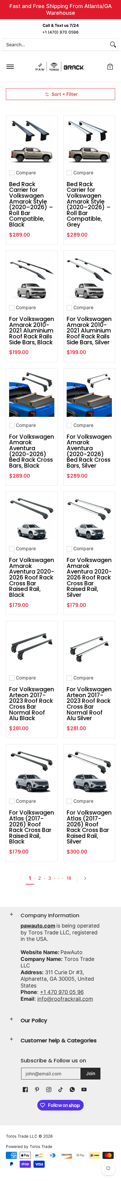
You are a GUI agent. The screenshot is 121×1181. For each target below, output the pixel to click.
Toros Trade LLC (21, 1136)
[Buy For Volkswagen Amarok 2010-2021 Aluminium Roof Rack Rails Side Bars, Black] (31, 276)
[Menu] (10, 66)
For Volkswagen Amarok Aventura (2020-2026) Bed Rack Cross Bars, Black (31, 451)
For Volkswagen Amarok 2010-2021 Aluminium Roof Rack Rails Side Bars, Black (31, 330)
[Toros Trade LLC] (60, 66)
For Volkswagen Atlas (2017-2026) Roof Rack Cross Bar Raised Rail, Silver (89, 827)
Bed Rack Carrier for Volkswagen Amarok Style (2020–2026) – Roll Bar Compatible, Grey (89, 204)
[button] (110, 66)
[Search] (113, 44)
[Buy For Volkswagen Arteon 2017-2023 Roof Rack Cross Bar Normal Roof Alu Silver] (89, 646)
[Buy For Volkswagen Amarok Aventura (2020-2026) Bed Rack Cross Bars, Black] (31, 394)
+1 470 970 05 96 (62, 992)
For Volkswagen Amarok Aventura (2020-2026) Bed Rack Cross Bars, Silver (89, 451)
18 (68, 878)
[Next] (87, 878)
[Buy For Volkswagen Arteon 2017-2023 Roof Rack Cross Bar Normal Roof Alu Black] (31, 646)
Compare (26, 173)
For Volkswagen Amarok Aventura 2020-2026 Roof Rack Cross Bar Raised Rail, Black (31, 577)
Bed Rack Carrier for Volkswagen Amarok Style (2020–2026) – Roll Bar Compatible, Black (31, 204)
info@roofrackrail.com (65, 999)
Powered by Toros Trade (29, 1146)
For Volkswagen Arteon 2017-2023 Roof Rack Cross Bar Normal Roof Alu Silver (89, 703)
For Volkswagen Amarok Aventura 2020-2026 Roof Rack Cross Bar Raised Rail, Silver (89, 577)
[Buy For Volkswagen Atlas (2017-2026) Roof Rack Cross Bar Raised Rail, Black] (31, 770)
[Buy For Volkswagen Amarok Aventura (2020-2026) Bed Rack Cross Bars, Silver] (89, 394)
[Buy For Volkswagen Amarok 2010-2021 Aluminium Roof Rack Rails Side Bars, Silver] (89, 276)
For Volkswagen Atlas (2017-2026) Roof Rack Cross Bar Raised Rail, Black (31, 827)
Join (90, 1073)
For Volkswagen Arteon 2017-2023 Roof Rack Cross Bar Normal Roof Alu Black (31, 703)
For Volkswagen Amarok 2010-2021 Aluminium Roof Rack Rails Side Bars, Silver (89, 330)
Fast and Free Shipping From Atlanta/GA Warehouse (60, 9)
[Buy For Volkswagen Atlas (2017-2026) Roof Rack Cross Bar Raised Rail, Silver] (89, 770)
